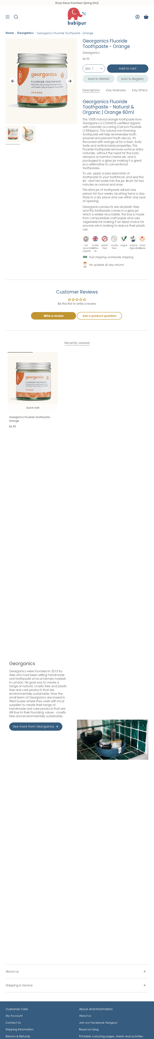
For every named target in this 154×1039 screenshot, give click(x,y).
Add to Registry (132, 79)
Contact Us (13, 1022)
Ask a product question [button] (99, 316)
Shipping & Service (19, 985)
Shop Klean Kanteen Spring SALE (77, 2)
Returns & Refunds (18, 1036)
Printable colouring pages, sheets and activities (111, 1036)
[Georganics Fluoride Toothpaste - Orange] (33, 382)
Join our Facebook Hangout (98, 1022)
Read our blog (89, 1029)
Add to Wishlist (98, 79)
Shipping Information (19, 1029)
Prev (13, 81)
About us (12, 971)
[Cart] (146, 16)
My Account (14, 1015)
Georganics (25, 33)
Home (10, 33)
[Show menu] (7, 16)
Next (70, 81)
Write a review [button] (54, 316)
